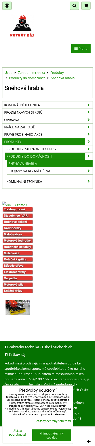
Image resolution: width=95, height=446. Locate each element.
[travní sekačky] (14, 204)
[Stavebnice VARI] (17, 217)
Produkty (12, 141)
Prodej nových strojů (23, 112)
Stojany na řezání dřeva (29, 171)
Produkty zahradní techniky (31, 149)
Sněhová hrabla (23, 163)
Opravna (11, 120)
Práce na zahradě (19, 127)
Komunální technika (22, 105)
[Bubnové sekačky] (17, 223)
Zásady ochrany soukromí (53, 421)
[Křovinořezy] (17, 229)
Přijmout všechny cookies (52, 435)
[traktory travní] (17, 210)
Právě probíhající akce (23, 134)
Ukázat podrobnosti (17, 432)
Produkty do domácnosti (29, 156)
